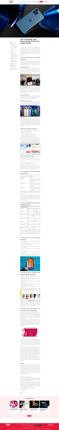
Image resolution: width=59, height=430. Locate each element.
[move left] (10, 407)
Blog (37, 1)
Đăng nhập (46, 1)
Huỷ (51, 1)
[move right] (49, 407)
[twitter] (27, 392)
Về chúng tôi (34, 1)
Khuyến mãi (23, 1)
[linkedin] (25, 392)
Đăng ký (41, 1)
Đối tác (20, 1)
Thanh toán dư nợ (29, 1)
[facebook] (23, 392)
